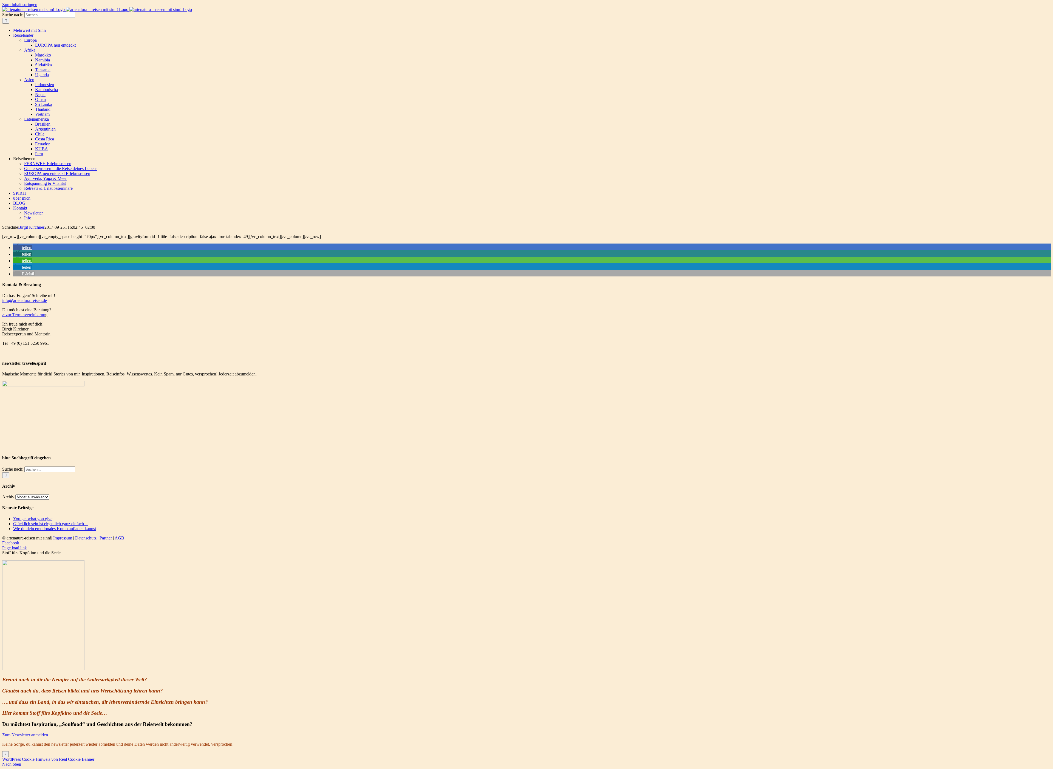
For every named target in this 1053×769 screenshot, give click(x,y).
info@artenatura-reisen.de (24, 300)
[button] (22, 247)
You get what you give (32, 518)
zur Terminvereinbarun (25, 314)
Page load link (14, 547)
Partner (106, 538)
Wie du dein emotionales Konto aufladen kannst (54, 528)
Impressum (62, 538)
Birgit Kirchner (31, 227)
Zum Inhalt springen (19, 4)
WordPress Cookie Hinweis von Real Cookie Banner (48, 759)
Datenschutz (86, 538)
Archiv (8, 496)
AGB (119, 538)
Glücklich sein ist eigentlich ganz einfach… (50, 523)
